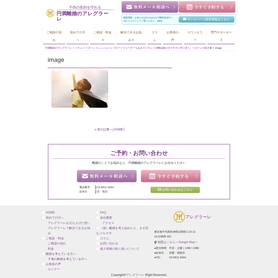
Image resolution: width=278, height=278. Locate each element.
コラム (154, 36)
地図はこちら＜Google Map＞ (177, 242)
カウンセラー (195, 36)
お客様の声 (173, 36)
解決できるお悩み (131, 36)
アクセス (108, 223)
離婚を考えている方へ (61, 253)
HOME (118, 129)
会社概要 (106, 217)
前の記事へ (104, 129)
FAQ (103, 212)
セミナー (54, 269)
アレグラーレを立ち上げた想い (69, 223)
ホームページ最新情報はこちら (208, 19)
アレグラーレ (198, 217)
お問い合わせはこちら (176, 189)
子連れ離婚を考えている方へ (67, 259)
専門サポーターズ (221, 36)
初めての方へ (77, 36)
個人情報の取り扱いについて (119, 248)
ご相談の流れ (54, 36)
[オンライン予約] (171, 176)
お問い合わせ (109, 243)
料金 (51, 248)
